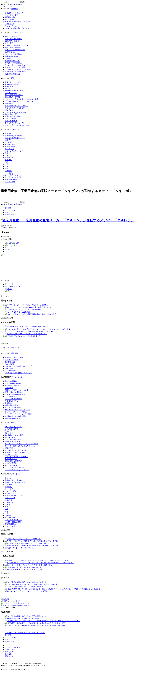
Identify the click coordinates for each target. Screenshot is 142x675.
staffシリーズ (9, 24)
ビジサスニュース (11, 110)
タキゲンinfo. (16, 129)
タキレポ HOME (7, 6)
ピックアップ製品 (11, 15)
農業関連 (8, 58)
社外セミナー (10, 144)
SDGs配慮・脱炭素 (12, 41)
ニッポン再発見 (11, 118)
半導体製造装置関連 (12, 61)
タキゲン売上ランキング (14, 151)
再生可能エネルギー (12, 56)
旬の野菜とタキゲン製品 (14, 91)
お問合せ (8, 654)
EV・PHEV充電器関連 (13, 54)
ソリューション (17, 32)
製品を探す (9, 652)
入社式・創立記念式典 (13, 177)
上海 (6, 164)
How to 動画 (9, 19)
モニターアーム (11, 26)
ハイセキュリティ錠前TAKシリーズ (18, 22)
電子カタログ (10, 656)
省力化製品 (9, 43)
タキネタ (8, 160)
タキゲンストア (11, 649)
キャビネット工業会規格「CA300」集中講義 (21, 99)
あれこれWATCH (11, 121)
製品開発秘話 (10, 17)
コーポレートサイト (12, 647)
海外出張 (8, 142)
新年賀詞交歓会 (11, 179)
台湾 (6, 168)
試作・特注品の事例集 (13, 39)
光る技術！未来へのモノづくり (16, 106)
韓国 (6, 162)
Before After (9, 86)
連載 (12, 78)
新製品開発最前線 (11, 84)
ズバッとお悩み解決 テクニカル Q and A (20, 101)
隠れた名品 (9, 88)
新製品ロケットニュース (14, 13)
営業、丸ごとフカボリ (13, 82)
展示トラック (10, 153)
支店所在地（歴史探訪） (14, 116)
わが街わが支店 (11, 114)
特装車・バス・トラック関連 (16, 67)
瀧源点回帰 (9, 103)
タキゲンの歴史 (11, 147)
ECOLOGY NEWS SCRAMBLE (16, 112)
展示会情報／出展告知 (13, 136)
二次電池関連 (10, 52)
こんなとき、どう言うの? (14, 123)
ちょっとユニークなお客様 (15, 108)
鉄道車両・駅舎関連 (12, 74)
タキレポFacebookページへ (11, 347)
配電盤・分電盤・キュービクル (16, 45)
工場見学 (8, 140)
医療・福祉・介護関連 (13, 47)
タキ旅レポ (9, 157)
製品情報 (14, 9)
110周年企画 (9, 149)
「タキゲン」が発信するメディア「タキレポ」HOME (25, 633)
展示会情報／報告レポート (15, 138)
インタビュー (10, 173)
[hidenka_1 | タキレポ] (8, 247)
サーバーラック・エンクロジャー (17, 65)
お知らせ (8, 133)
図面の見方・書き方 (12, 97)
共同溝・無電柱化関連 (13, 63)
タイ (6, 166)
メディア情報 (10, 182)
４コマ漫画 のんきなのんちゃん (17, 125)
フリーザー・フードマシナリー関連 (18, 69)
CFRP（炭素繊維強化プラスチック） (18, 28)
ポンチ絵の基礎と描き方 (14, 95)
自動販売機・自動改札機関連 (16, 72)
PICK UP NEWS (11, 93)
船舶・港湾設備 (11, 36)
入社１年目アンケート (13, 175)
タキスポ (8, 155)
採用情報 (8, 171)
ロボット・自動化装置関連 (15, 50)
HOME (3, 228)
